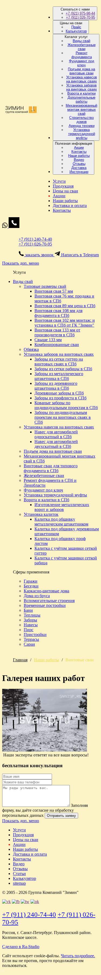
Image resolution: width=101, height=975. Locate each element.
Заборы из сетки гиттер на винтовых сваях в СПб (58, 361)
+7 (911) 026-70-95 (80, 17)
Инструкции (78, 172)
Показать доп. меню (20, 263)
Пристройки (35, 634)
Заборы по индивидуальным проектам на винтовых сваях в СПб (62, 417)
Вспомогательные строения (49, 600)
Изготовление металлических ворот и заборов (61, 507)
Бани (28, 610)
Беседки (31, 586)
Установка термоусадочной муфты (81, 134)
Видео (79, 160)
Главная (20, 660)
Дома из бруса (37, 595)
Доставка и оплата (70, 205)
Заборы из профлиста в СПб (60, 398)
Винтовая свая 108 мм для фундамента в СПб (58, 313)
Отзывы (79, 164)
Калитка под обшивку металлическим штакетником (61, 521)
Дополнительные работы (81, 99)
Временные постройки (45, 605)
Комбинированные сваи (56, 344)
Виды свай (81, 41)
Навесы (31, 625)
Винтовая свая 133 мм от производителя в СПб (57, 332)
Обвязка (31, 349)
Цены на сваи (65, 191)
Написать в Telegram (79, 255)
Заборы (30, 620)
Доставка (78, 168)
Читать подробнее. (78, 955)
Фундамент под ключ (81, 63)
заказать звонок (39, 255)
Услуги (59, 181)
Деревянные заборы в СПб (59, 393)
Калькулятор (76, 31)
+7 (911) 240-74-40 (35, 239)
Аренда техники (82, 126)
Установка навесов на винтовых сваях (81, 79)
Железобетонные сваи (82, 47)
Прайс (76, 27)
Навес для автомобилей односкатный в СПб (56, 434)
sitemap (19, 883)
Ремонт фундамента (81, 55)
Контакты (78, 152)
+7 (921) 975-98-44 (80, 13)
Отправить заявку (61, 816)
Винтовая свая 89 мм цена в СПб (64, 305)
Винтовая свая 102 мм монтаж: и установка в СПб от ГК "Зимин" (64, 322)
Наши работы (79, 156)
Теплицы (32, 615)
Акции (79, 148)
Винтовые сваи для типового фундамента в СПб (51, 468)
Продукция (63, 186)
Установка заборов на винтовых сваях (81, 87)
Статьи (19, 873)
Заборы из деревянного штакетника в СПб (55, 385)
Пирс (28, 629)
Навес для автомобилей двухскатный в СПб (56, 444)
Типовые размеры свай (45, 286)
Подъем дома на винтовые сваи (81, 71)
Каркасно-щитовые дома (46, 591)
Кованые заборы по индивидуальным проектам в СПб (66, 405)
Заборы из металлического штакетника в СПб (58, 376)
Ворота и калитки (81, 93)
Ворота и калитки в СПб (46, 499)
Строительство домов (81, 120)
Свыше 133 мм (48, 339)
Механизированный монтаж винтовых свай (81, 109)
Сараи (29, 644)
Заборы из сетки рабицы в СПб (63, 369)
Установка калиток (41, 514)
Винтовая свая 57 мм (53, 291)
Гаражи (30, 581)
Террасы (31, 639)
